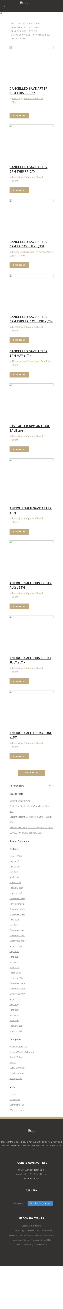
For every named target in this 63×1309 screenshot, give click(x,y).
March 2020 (15, 973)
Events (15, 98)
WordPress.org (17, 1110)
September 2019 (17, 994)
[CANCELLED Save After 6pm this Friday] (31, 64)
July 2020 (14, 951)
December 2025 (17, 898)
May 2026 (14, 872)
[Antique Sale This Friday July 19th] (31, 633)
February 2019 (16, 1026)
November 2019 (17, 988)
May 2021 (14, 925)
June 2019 (14, 1010)
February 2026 (17, 888)
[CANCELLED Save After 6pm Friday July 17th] (31, 217)
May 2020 (14, 962)
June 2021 (14, 920)
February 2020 (17, 978)
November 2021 (17, 914)
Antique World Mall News (22, 1052)
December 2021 (17, 909)
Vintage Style (16, 1078)
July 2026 (14, 861)
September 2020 (18, 941)
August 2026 (16, 856)
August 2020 (16, 946)
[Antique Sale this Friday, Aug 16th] (31, 558)
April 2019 (14, 1020)
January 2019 (16, 1031)
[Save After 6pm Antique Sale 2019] (31, 401)
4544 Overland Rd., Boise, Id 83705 (31, 1174)
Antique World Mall (33, 98)
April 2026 (14, 877)
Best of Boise (16, 1057)
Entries (15, 1099)
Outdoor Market (17, 1068)
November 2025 (17, 904)
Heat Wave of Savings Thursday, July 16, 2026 (31, 827)
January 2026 (16, 893)
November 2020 (17, 935)
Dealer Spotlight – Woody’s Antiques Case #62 (31, 1230)
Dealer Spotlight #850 (20, 801)
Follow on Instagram (42, 1203)
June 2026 (15, 866)
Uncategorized (27, 251)
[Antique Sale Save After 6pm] (31, 480)
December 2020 (17, 930)
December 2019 (17, 983)
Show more (31, 773)
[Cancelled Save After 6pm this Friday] (31, 142)
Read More (19, 115)
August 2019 (15, 999)
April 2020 (14, 967)
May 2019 (14, 1015)
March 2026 (15, 882)
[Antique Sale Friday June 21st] (31, 708)
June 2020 (15, 957)
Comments (17, 1105)
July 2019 (14, 1004)
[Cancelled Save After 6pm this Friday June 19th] (31, 292)
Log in (13, 1094)
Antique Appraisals (18, 1047)
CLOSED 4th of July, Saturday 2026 (26, 833)
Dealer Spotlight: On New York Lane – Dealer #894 (31, 1235)
